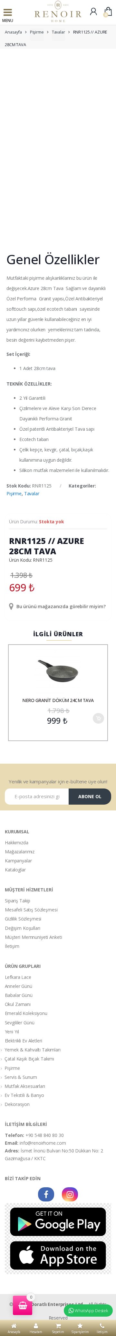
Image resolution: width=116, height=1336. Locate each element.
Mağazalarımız (19, 852)
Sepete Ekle (98, 718)
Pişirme (37, 32)
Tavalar (58, 32)
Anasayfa (13, 32)
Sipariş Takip (17, 901)
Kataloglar (15, 870)
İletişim (12, 946)
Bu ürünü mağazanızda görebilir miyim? (60, 606)
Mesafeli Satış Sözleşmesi (31, 910)
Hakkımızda (16, 842)
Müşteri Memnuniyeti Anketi (33, 937)
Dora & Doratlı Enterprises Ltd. (49, 1304)
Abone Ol (90, 796)
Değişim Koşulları (22, 928)
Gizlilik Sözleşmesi (23, 919)
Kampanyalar (18, 861)
